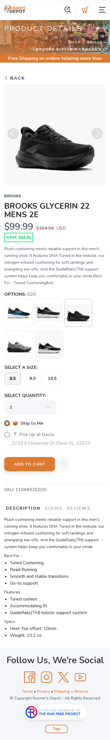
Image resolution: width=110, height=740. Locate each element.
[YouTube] (80, 677)
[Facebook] (29, 677)
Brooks (96, 42)
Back (16, 78)
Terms (27, 691)
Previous (13, 133)
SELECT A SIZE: (21, 367)
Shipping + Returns (71, 691)
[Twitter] (63, 677)
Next (97, 133)
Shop (74, 42)
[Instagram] (46, 677)
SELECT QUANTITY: (25, 395)
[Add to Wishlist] (63, 464)
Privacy (43, 691)
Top (56, 728)
